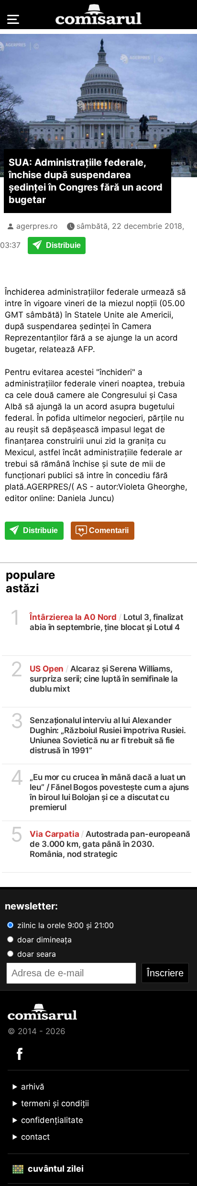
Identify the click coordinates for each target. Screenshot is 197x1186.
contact (35, 1137)
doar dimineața (43, 939)
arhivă (32, 1086)
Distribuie (62, 245)
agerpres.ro (37, 226)
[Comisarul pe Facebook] (20, 1053)
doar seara (35, 954)
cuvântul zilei (55, 1169)
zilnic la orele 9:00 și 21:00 (64, 925)
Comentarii (108, 530)
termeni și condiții (55, 1103)
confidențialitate (52, 1120)
